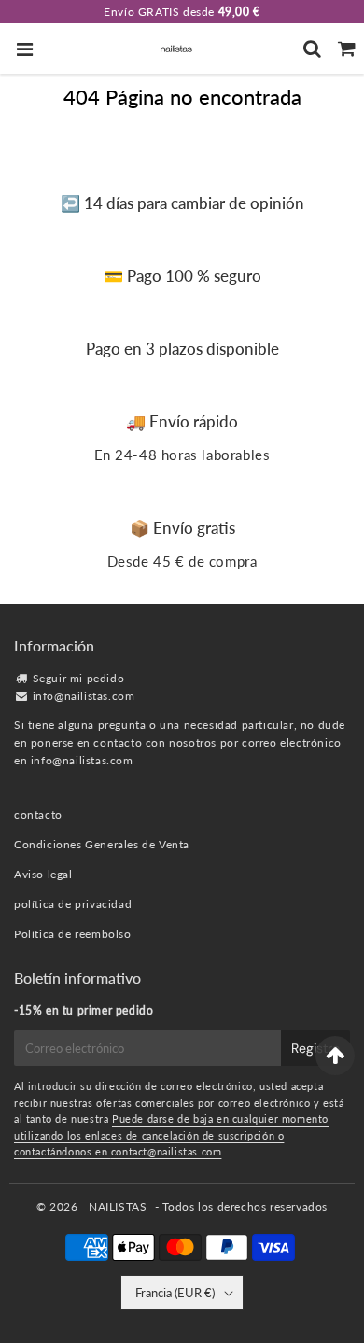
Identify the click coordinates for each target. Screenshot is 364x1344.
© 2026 (58, 1206)
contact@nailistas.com (166, 1151)
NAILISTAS (118, 1206)
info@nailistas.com (84, 696)
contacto (38, 814)
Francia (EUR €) (175, 1292)
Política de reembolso (73, 934)
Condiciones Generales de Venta (101, 844)
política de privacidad (73, 904)
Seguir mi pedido (79, 678)
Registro (315, 1048)
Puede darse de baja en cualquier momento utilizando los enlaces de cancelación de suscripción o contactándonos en (171, 1135)
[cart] (346, 48)
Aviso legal (43, 874)
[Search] (312, 48)
